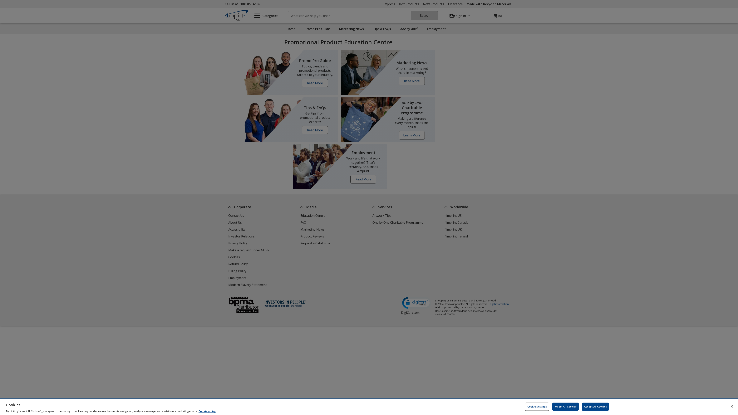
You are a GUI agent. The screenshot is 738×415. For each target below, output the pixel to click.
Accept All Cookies (595, 406)
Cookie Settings (537, 406)
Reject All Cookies (565, 406)
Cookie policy (207, 411)
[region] (369, 407)
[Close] (732, 406)
